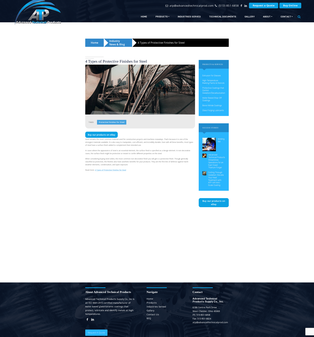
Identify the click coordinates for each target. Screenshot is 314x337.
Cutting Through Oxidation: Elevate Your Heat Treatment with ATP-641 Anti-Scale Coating (216, 178)
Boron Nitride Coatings (212, 105)
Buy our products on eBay (101, 134)
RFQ (149, 318)
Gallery (250, 16)
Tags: (91, 122)
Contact (286, 16)
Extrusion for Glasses (211, 75)
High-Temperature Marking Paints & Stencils (213, 81)
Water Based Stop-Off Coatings (212, 99)
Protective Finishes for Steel (112, 122)
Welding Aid (221, 140)
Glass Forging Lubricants (213, 110)
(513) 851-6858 (228, 5)
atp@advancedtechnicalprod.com (191, 5)
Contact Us (153, 314)
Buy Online (290, 5)
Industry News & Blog (117, 42)
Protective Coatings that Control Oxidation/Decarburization (213, 90)
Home (144, 16)
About (267, 16)
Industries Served (189, 16)
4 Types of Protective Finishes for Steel (110, 170)
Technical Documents (222, 16)
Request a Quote (264, 5)
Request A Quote (96, 332)
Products (162, 16)
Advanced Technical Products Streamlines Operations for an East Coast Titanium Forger (216, 161)
